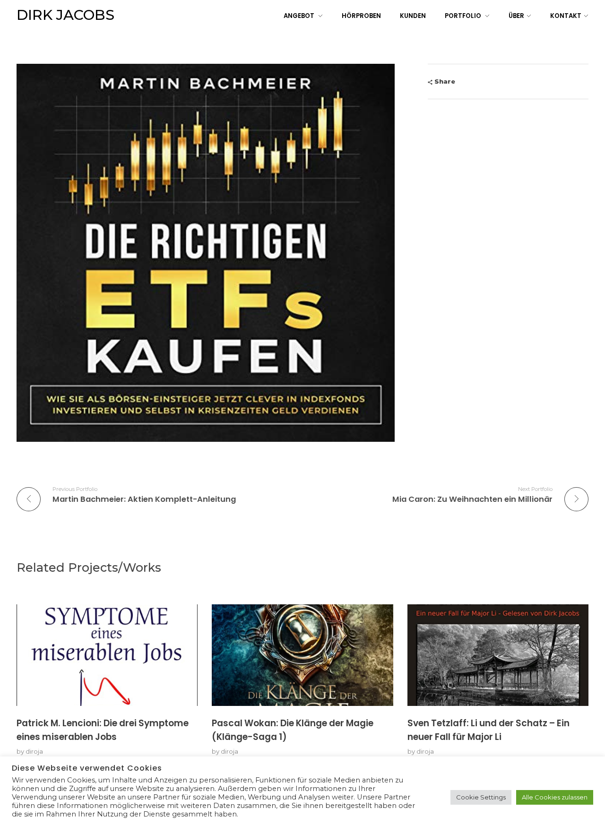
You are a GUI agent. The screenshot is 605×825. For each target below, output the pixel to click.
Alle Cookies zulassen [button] (555, 797)
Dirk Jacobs (65, 15)
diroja (34, 751)
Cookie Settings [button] (481, 797)
